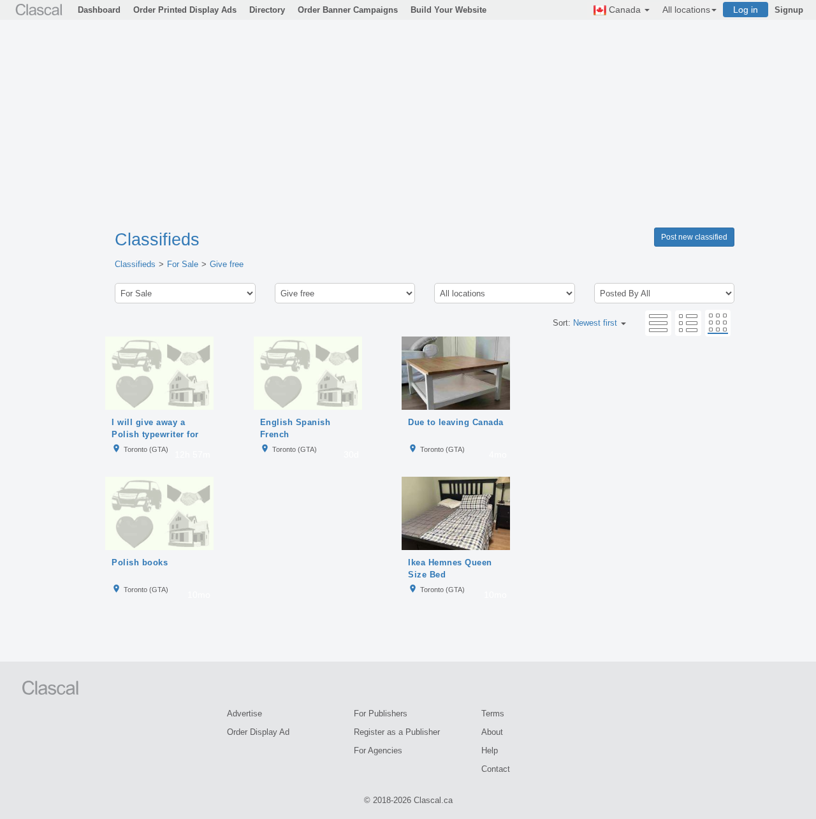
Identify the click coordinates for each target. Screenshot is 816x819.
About (492, 732)
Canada (624, 9)
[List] (688, 323)
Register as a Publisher (397, 732)
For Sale (182, 264)
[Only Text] (658, 323)
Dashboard (99, 10)
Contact (495, 769)
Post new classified (694, 237)
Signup (789, 10)
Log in (745, 9)
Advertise (244, 713)
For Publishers (380, 713)
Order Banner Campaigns (348, 10)
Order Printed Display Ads (185, 10)
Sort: (585, 323)
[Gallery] (718, 323)
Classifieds (157, 239)
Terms (492, 713)
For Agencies (378, 750)
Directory (267, 10)
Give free (227, 264)
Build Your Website (448, 10)
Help (489, 750)
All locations (686, 9)
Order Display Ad (258, 732)
